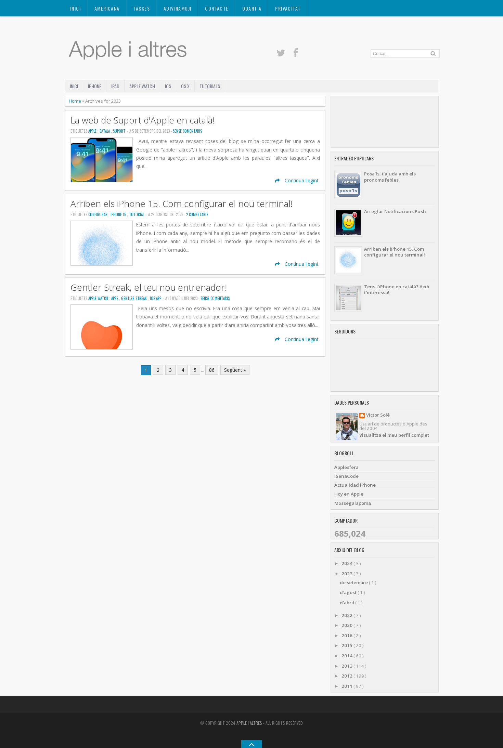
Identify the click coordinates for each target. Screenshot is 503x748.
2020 (347, 625)
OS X (185, 86)
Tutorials (209, 86)
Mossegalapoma (352, 503)
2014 (347, 656)
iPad (115, 86)
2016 (347, 635)
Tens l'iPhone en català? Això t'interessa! (396, 290)
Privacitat (287, 8)
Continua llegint (300, 180)
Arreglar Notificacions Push (395, 211)
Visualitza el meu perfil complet (394, 435)
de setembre (354, 582)
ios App (156, 298)
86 (212, 370)
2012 (347, 676)
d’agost (349, 592)
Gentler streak (134, 298)
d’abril (347, 603)
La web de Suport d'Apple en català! (142, 120)
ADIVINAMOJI (177, 8)
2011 (347, 686)
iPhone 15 (119, 214)
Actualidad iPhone (355, 485)
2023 (347, 573)
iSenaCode (346, 476)
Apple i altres (249, 723)
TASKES (141, 8)
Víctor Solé (378, 415)
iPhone (94, 86)
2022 (347, 615)
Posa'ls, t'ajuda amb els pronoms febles (390, 177)
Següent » (235, 370)
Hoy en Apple (348, 494)
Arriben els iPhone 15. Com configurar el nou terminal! (181, 203)
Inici (75, 8)
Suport (119, 131)
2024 (347, 563)
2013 (347, 666)
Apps (115, 298)
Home (75, 101)
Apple (93, 131)
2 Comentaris (197, 214)
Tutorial (137, 214)
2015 (347, 645)
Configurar (98, 214)
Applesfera (346, 467)
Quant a (252, 8)
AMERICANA (107, 8)
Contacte (216, 8)
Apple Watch (142, 86)
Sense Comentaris (187, 131)
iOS (168, 86)
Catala (105, 131)
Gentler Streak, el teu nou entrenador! (148, 287)
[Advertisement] (384, 121)
